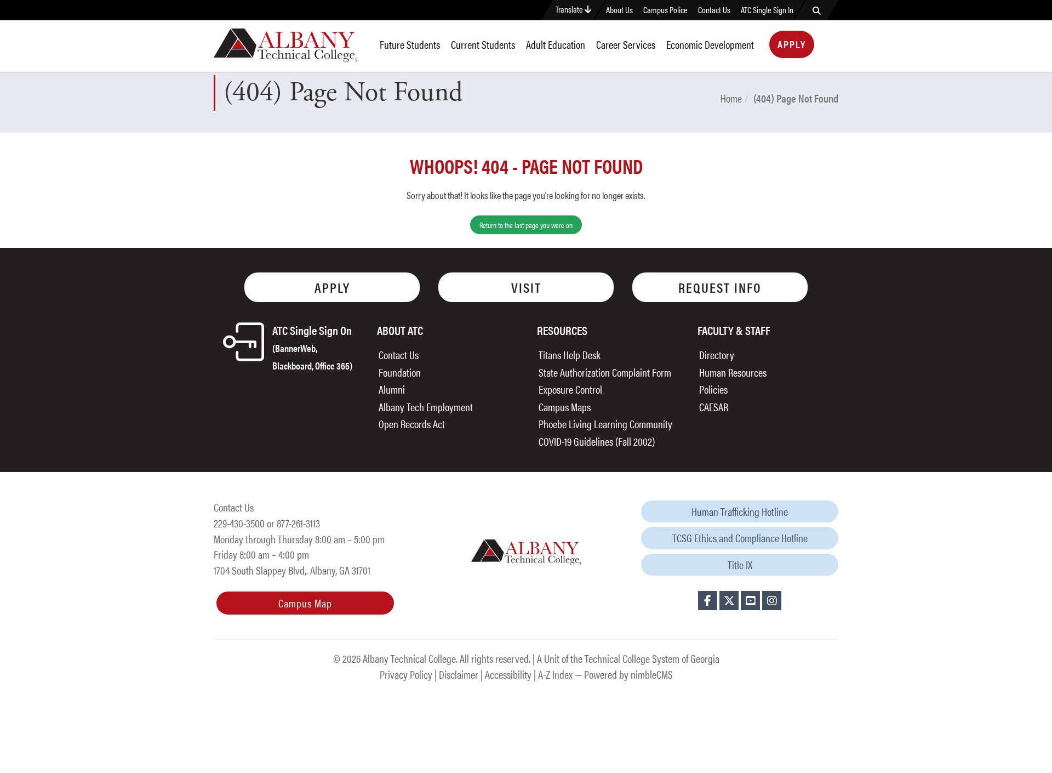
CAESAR (713, 406)
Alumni (392, 389)
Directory (716, 354)
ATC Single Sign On (312, 346)
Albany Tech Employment (426, 406)
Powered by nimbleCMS (628, 674)
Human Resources (733, 372)
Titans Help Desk (570, 354)
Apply (791, 44)
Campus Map (305, 603)
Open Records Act (412, 423)
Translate (570, 9)
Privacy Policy (406, 674)
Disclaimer (458, 674)
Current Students (483, 44)
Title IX (740, 564)
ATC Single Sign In (767, 9)
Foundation (400, 372)
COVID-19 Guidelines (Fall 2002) (597, 441)
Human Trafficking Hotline (739, 511)
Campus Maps (565, 406)
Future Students (410, 44)
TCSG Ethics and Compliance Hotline (740, 537)
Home (731, 98)
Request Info (720, 287)
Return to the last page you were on (526, 224)
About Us (619, 9)
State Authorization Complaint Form (605, 372)
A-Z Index (555, 674)
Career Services (625, 44)
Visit (526, 287)
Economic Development (710, 44)
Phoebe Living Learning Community (605, 423)
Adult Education (555, 44)
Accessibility (508, 674)
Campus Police (665, 9)
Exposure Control (570, 389)
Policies (713, 389)
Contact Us (714, 9)
